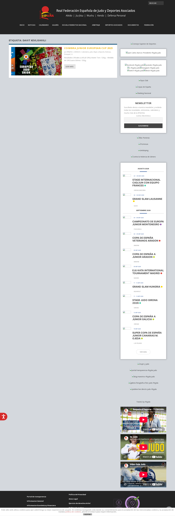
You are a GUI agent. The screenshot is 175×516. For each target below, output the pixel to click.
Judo (91, 52)
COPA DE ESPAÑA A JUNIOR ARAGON (144, 255)
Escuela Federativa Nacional (74, 25)
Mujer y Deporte (99, 52)
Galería (55, 25)
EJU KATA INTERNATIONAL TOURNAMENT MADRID (148, 272)
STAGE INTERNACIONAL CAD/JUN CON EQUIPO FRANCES (146, 182)
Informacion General (35, 501)
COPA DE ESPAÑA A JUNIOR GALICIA (144, 318)
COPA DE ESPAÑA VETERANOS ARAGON (145, 239)
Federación (149, 25)
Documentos (133, 25)
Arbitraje (96, 25)
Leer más (69, 66)
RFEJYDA (69, 52)
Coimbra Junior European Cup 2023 (88, 48)
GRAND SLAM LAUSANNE (147, 199)
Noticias (31, 25)
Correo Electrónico (143, 116)
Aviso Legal (73, 499)
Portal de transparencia (36, 497)
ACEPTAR (87, 514)
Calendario (44, 25)
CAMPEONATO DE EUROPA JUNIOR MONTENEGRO (148, 223)
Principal (67, 54)
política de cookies (73, 512)
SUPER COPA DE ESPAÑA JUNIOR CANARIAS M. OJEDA (147, 335)
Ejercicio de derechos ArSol (79, 503)
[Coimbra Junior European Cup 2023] (36, 61)
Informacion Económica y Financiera (41, 505)
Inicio (22, 25)
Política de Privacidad (77, 494)
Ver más (143, 352)
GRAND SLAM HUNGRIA (146, 286)
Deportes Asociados (113, 25)
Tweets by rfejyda (143, 402)
